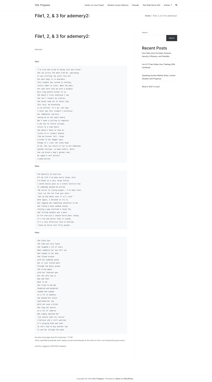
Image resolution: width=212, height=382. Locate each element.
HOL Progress (42, 5)
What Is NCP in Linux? (151, 87)
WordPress (128, 379)
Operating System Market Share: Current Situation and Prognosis (158, 77)
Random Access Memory (118, 5)
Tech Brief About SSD (151, 5)
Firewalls (135, 5)
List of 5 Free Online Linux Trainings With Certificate (158, 65)
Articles (167, 5)
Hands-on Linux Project (94, 5)
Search (145, 32)
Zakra (117, 379)
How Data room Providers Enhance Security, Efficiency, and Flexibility (156, 54)
